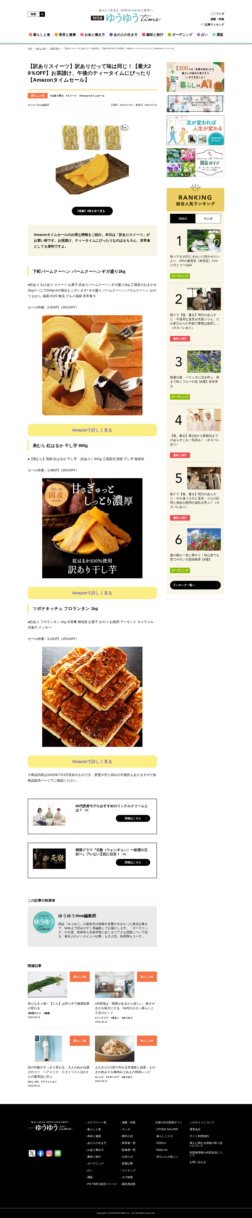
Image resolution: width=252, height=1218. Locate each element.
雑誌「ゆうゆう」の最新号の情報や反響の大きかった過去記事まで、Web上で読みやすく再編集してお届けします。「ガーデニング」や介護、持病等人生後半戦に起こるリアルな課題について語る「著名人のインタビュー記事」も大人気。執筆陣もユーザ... (103, 930)
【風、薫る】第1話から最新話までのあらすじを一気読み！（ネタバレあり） (194, 440)
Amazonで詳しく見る (92, 430)
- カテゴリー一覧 (96, 1122)
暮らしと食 (41, 48)
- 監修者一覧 (128, 1150)
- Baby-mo (161, 1150)
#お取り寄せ (57, 95)
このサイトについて (202, 1122)
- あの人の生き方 (96, 1143)
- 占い (89, 1170)
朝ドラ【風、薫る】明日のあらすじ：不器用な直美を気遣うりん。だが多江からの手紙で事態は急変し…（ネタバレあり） (194, 321)
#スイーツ (71, 95)
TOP (30, 48)
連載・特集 (217, 19)
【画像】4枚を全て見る (90, 210)
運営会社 (195, 1129)
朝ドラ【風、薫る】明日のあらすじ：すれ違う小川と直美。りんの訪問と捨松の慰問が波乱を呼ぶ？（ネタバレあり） (194, 500)
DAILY (183, 218)
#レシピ (99, 1077)
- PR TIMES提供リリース (101, 1184)
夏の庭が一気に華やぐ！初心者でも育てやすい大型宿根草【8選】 (194, 557)
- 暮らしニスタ (164, 1136)
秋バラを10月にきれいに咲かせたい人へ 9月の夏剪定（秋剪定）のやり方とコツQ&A (195, 261)
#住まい (115, 1017)
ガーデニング (180, 276)
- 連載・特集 (128, 1122)
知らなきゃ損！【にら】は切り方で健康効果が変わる (58, 1006)
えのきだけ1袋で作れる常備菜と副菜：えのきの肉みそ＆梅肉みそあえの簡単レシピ (125, 1070)
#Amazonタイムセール (92, 95)
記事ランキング (214, 24)
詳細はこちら (133, 818)
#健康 (47, 1013)
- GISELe (160, 1143)
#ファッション (49, 1081)
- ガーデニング (95, 1163)
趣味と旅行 (180, 338)
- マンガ (125, 1129)
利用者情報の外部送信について (206, 1154)
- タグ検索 (126, 1177)
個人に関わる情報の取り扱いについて (206, 1144)
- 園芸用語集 (128, 1184)
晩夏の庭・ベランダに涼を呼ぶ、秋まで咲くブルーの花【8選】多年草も (194, 382)
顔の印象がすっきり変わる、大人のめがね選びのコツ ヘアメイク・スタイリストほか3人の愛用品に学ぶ (58, 1072)
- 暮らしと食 (93, 1129)
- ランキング (128, 1170)
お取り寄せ (54, 48)
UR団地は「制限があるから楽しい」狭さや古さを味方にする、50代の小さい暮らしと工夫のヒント (125, 1008)
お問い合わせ (198, 1162)
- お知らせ (126, 1156)
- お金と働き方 (95, 1150)
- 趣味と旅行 (93, 1156)
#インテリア (101, 1017)
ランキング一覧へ (184, 585)
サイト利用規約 (199, 1136)
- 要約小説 (126, 1136)
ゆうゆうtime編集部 (77, 915)
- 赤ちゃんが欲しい (166, 1156)
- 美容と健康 (93, 1136)
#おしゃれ (33, 1081)
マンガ (220, 13)
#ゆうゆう (127, 1017)
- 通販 (89, 1177)
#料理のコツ (34, 1013)
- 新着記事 (126, 1163)
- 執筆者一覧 (128, 1143)
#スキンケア (112, 1077)
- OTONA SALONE (166, 1129)
